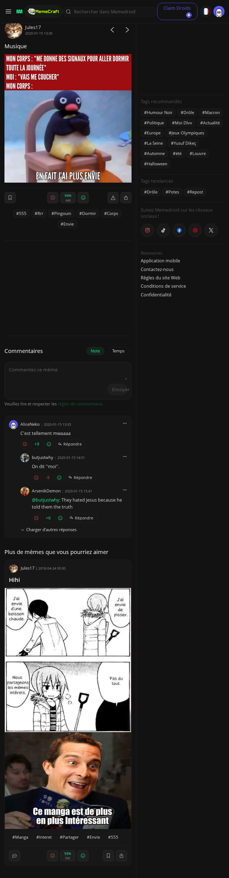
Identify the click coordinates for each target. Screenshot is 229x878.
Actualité (211, 122)
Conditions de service (163, 286)
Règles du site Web (160, 278)
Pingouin (62, 213)
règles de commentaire (80, 404)
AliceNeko (30, 424)
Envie (68, 224)
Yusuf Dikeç (185, 143)
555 (23, 213)
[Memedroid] (19, 11)
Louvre (199, 153)
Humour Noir (160, 112)
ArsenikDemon (46, 491)
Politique (155, 122)
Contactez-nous (157, 269)
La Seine (155, 143)
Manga (21, 837)
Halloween (157, 163)
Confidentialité (156, 295)
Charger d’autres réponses (51, 529)
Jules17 (33, 27)
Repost (196, 192)
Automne (156, 153)
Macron (212, 112)
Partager (71, 837)
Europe (154, 133)
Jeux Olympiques (187, 133)
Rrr (40, 213)
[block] (126, 197)
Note (95, 351)
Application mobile (160, 261)
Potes (173, 192)
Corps (112, 213)
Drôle (188, 112)
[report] (113, 197)
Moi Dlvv (183, 122)
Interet (45, 837)
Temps (118, 351)
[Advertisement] (183, 56)
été (179, 153)
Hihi (14, 580)
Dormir (89, 213)
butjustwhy (42, 457)
